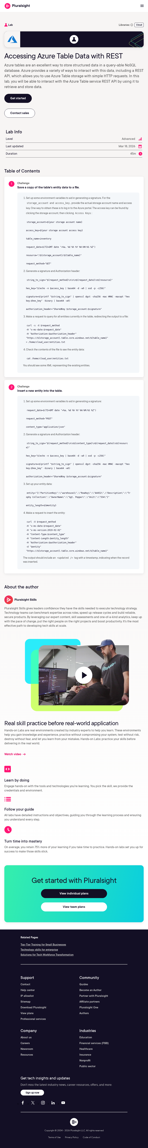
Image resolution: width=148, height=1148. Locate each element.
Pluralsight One (88, 1007)
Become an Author (90, 990)
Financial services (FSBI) (94, 1043)
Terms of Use (54, 1137)
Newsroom (27, 1048)
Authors (84, 1013)
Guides (83, 984)
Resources (27, 1054)
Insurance (85, 1054)
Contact (25, 984)
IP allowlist (27, 995)
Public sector (87, 1066)
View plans (27, 1013)
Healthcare (86, 1048)
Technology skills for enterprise (39, 949)
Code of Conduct (91, 1137)
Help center (28, 990)
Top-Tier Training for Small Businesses (43, 944)
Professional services (33, 1019)
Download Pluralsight (33, 1007)
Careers (25, 1043)
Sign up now (32, 1092)
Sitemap (26, 1001)
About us (26, 1037)
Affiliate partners (89, 1001)
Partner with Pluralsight (93, 995)
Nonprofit (85, 1060)
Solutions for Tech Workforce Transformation (47, 954)
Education (85, 1037)
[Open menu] (142, 6)
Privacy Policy (72, 1137)
